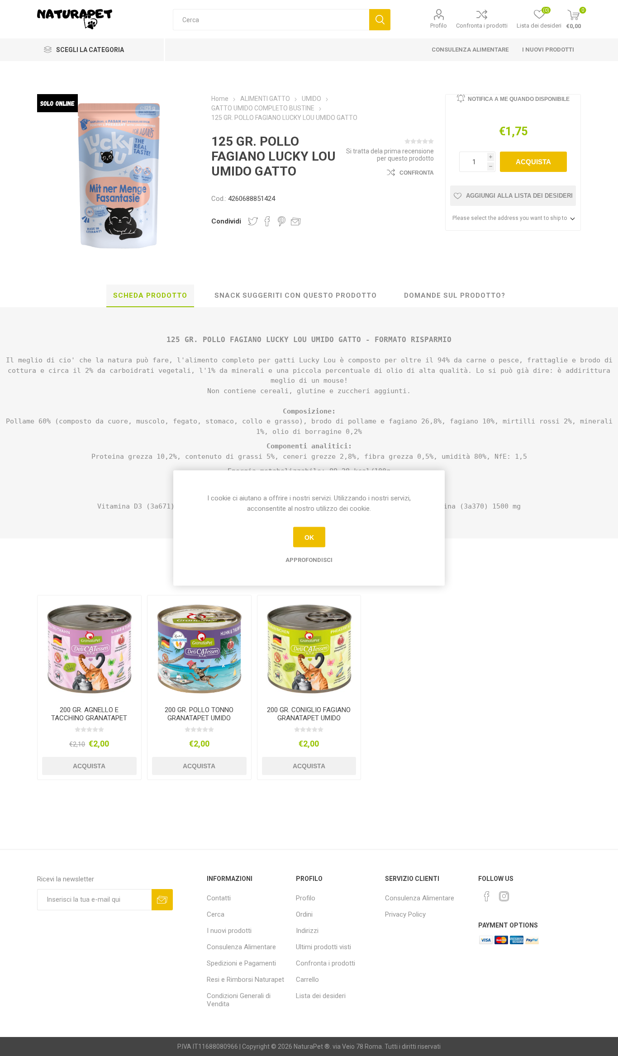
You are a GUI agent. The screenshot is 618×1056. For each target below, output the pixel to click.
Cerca (379, 19)
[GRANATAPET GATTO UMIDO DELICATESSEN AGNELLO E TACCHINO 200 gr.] (89, 647)
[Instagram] (504, 896)
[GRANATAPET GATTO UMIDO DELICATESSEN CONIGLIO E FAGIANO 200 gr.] (309, 647)
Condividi (226, 221)
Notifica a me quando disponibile (519, 99)
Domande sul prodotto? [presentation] (454, 295)
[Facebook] (487, 896)
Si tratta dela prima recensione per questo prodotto (390, 154)
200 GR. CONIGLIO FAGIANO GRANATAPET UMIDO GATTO (309, 718)
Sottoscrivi (162, 899)
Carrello (307, 979)
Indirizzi (307, 931)
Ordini (304, 914)
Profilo (438, 25)
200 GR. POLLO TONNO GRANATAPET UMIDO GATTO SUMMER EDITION (199, 718)
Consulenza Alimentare (470, 49)
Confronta (416, 173)
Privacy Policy (405, 914)
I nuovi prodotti (548, 49)
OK (309, 537)
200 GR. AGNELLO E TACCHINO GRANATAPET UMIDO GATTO (89, 718)
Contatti (219, 898)
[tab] (150, 296)
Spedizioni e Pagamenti (241, 963)
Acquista (533, 162)
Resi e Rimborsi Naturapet (245, 979)
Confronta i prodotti (482, 25)
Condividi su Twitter (253, 221)
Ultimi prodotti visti (323, 947)
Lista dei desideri (321, 996)
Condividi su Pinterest (281, 221)
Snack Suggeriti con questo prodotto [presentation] (295, 295)
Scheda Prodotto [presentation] (150, 295)
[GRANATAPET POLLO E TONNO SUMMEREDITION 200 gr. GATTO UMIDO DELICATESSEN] (199, 647)
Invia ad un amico (296, 221)
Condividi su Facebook (267, 221)
